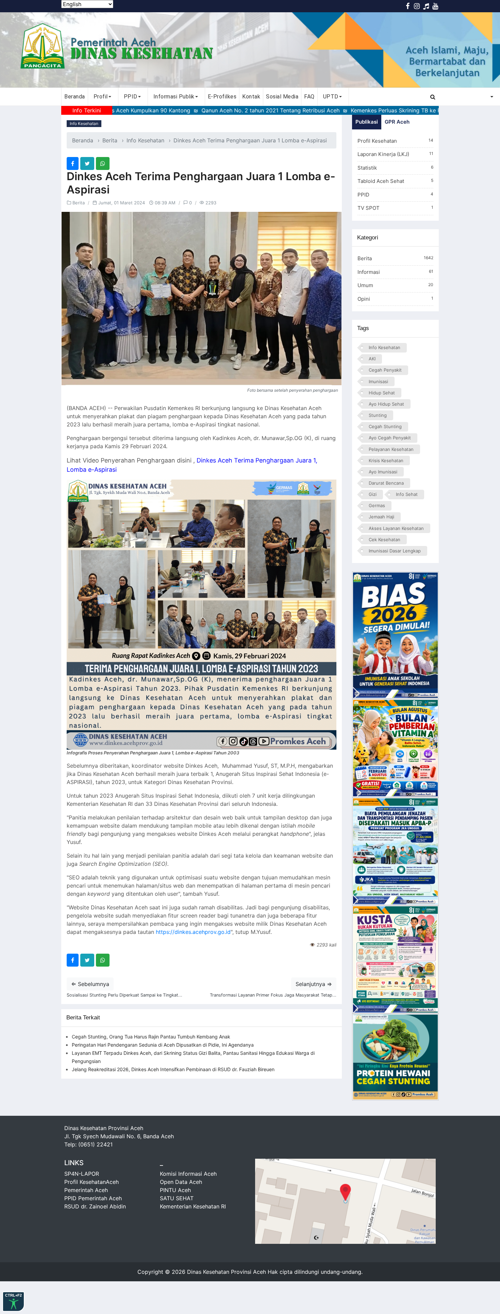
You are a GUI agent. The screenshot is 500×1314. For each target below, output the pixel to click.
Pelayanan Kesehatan (391, 449)
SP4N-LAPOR (81, 1173)
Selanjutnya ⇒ (314, 984)
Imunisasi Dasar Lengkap (395, 550)
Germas (377, 505)
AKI (372, 358)
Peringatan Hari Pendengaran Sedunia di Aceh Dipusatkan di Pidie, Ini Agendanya (163, 1045)
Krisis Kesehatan (386, 460)
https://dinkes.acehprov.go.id (193, 931)
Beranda (74, 96)
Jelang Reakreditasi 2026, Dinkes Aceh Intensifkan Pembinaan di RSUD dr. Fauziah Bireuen (173, 1069)
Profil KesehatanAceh (91, 1181)
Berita (109, 140)
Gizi (373, 494)
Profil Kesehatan (395, 141)
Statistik (395, 168)
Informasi (395, 272)
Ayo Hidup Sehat (386, 404)
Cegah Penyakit (385, 370)
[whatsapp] (103, 163)
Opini (395, 299)
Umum (395, 285)
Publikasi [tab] (366, 122)
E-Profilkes (222, 96)
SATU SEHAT (177, 1198)
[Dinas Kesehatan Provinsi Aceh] (250, 50)
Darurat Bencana (386, 483)
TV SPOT (395, 208)
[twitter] (87, 163)
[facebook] (73, 163)
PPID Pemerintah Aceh (93, 1198)
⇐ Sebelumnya (90, 984)
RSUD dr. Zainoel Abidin (95, 1206)
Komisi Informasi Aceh (188, 1173)
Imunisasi (378, 381)
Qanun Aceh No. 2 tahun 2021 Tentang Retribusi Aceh (222, 110)
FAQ (309, 96)
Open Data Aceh (181, 1181)
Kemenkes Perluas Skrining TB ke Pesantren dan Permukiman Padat (389, 110)
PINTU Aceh (175, 1190)
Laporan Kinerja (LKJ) (395, 154)
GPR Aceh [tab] (397, 122)
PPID (395, 194)
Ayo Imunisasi (383, 471)
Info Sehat (407, 494)
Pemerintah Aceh (86, 1190)
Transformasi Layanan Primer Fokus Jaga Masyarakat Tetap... (273, 995)
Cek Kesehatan (384, 539)
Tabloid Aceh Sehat (395, 181)
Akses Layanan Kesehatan (396, 528)
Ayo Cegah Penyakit (390, 437)
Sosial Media (282, 96)
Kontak (251, 96)
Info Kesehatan (84, 123)
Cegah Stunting (385, 426)
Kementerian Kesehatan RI (193, 1206)
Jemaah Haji (381, 516)
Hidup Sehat (382, 392)
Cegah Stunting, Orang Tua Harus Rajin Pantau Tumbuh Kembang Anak (151, 1036)
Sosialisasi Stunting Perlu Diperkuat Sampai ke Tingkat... (124, 995)
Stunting (378, 415)
